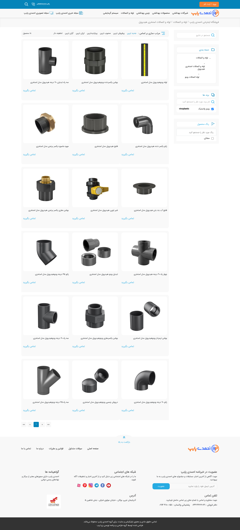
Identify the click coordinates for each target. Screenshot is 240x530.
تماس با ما (26, 448)
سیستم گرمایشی (110, 13)
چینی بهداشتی (143, 13)
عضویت (161, 486)
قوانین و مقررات (56, 448)
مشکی (207, 138)
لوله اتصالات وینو (192, 77)
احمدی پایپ (103, 522)
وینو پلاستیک (194, 109)
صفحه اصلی (92, 448)
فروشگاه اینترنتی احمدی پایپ (204, 22)
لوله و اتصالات (127, 13)
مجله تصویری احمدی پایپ (36, 13)
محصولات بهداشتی (161, 13)
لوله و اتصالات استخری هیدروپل (154, 22)
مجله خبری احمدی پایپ (67, 13)
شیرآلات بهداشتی (180, 13)
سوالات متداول (75, 448)
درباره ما (40, 448)
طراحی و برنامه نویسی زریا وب (110, 525)
